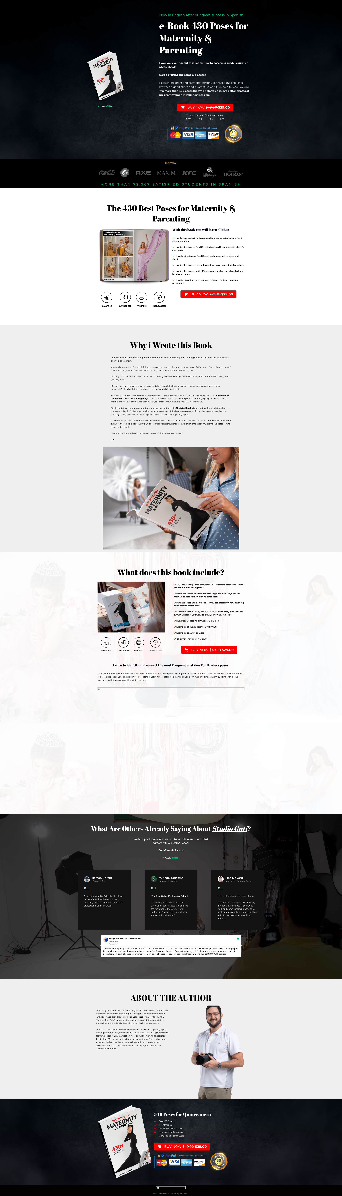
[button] (100, 946)
